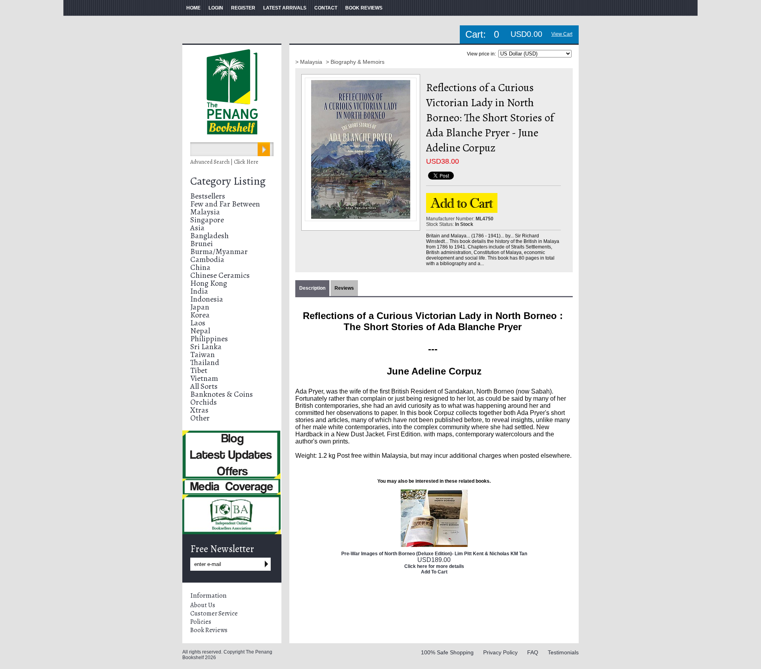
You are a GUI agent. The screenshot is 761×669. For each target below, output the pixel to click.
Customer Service (214, 613)
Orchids (203, 402)
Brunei (201, 243)
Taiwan (202, 354)
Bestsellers (207, 196)
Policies (200, 621)
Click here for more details (434, 566)
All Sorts (204, 386)
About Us (202, 605)
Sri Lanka (206, 346)
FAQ (532, 652)
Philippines (209, 338)
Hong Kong (208, 283)
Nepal (200, 330)
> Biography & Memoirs (355, 62)
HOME (193, 8)
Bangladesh (209, 235)
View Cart (561, 34)
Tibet (198, 370)
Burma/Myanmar (219, 251)
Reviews (344, 288)
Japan (199, 307)
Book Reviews (209, 630)
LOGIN (215, 8)
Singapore (207, 219)
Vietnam (204, 378)
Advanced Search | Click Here (224, 162)
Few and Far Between (225, 204)
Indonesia (206, 299)
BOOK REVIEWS (363, 8)
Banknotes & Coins (221, 394)
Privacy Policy (500, 652)
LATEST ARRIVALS (284, 8)
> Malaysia (309, 62)
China (200, 267)
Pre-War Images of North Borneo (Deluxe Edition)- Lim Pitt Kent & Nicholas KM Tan (434, 553)
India (199, 291)
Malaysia (205, 211)
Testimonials (563, 652)
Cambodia (207, 259)
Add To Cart (434, 572)
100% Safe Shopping (447, 652)
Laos (197, 322)
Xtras (199, 410)
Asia (197, 227)
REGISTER (243, 8)
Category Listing (228, 181)
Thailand (204, 362)
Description (312, 288)
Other (200, 418)
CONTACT (325, 8)
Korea (200, 315)
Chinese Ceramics (220, 275)
